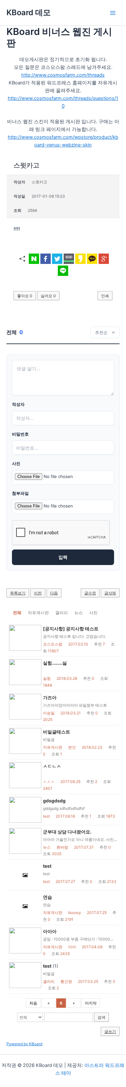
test (47, 866)
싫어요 (48, 295)
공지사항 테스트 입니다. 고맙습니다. (74, 636)
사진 (16, 463)
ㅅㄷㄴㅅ (52, 766)
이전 (38, 593)
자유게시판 (38, 612)
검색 (101, 1017)
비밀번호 (20, 434)
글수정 (90, 593)
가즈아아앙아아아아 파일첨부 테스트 (75, 705)
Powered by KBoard (24, 1043)
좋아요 (24, 295)
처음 (33, 1003)
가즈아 (50, 697)
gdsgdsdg (54, 800)
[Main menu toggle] (113, 13)
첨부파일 (20, 493)
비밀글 (49, 739)
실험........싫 (55, 663)
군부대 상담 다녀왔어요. (67, 831)
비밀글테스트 (56, 731)
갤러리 (61, 612)
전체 (17, 612)
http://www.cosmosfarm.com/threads (63, 75)
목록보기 (18, 593)
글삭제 (110, 593)
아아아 (50, 931)
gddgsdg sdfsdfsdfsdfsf (66, 808)
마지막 (91, 1003)
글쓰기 (110, 1031)
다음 (54, 593)
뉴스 (78, 612)
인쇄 (105, 295)
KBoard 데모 (28, 12)
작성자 (18, 404)
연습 (47, 897)
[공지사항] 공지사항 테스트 (71, 628)
